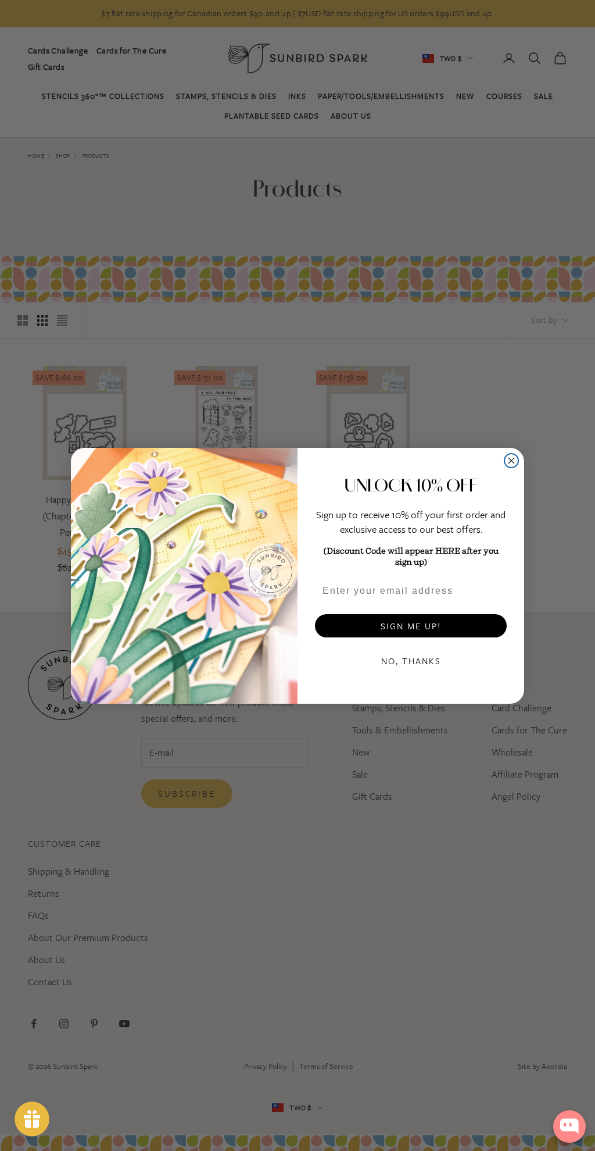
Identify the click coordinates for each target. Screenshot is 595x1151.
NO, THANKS (411, 660)
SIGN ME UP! (411, 625)
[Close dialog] (511, 461)
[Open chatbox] (569, 1126)
